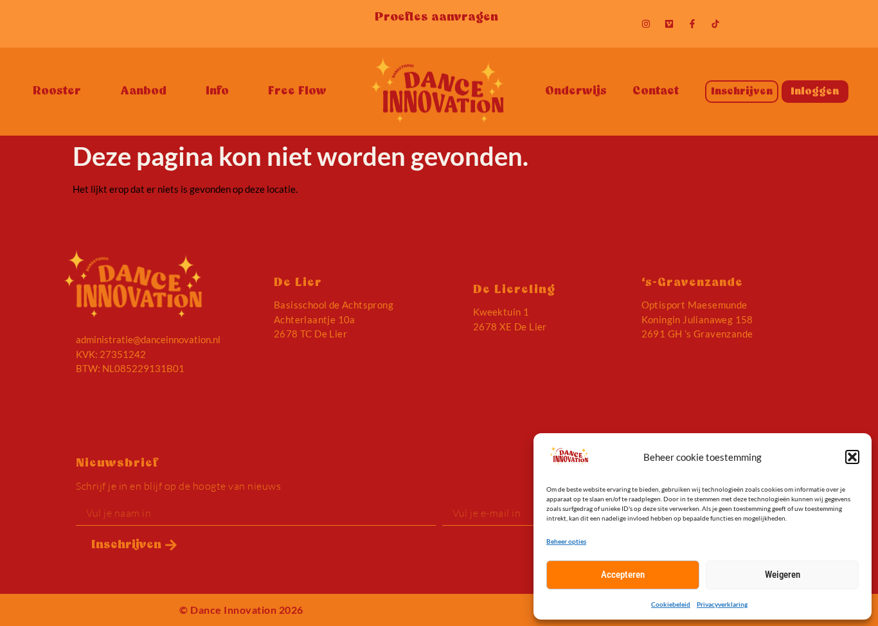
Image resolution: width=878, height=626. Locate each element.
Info (217, 91)
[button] (852, 457)
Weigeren (782, 574)
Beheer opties (566, 541)
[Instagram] (646, 24)
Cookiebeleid (670, 604)
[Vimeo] (669, 24)
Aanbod (143, 91)
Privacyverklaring (722, 604)
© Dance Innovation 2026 (241, 610)
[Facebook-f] (692, 24)
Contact (655, 91)
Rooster (57, 91)
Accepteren (623, 574)
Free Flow (297, 91)
